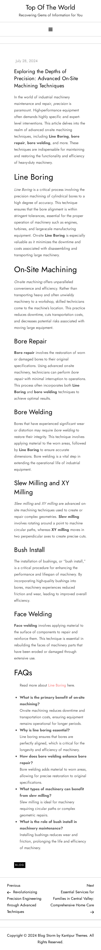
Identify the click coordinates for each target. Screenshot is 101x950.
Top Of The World (50, 7)
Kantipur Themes (74, 935)
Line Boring (57, 685)
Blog (19, 865)
